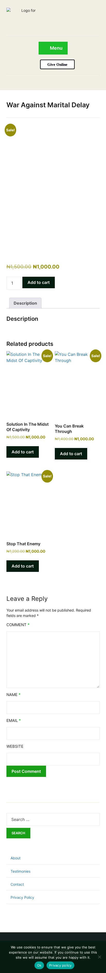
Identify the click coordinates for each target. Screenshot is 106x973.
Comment (18, 624)
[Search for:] (53, 819)
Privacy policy (60, 965)
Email (13, 720)
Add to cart (39, 282)
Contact (17, 884)
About (16, 858)
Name (13, 694)
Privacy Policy (22, 897)
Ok (39, 965)
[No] (99, 956)
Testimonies (20, 871)
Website (14, 746)
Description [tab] (25, 303)
